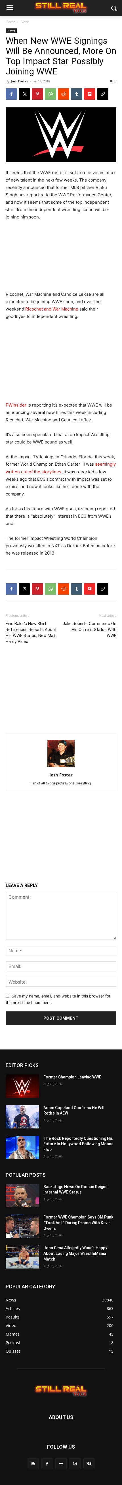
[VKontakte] (88, 1463)
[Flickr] (60, 1463)
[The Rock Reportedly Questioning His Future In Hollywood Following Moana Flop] (22, 1147)
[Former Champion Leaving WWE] (22, 1086)
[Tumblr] (76, 94)
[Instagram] (75, 1463)
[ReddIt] (63, 94)
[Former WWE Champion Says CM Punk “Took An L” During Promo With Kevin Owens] (22, 1226)
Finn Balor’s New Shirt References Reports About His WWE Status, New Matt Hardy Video (31, 632)
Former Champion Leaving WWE (72, 1077)
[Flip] (89, 94)
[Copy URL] (102, 94)
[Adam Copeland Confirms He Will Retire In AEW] (22, 1116)
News (25, 21)
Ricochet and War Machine (51, 309)
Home (10, 21)
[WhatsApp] (50, 94)
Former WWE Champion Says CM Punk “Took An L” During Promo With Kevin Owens (78, 1222)
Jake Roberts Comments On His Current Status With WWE (89, 629)
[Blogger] (33, 1463)
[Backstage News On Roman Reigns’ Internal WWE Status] (22, 1195)
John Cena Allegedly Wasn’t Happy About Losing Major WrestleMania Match (75, 1253)
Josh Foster (19, 81)
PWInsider (16, 405)
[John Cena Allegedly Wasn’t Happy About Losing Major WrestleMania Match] (22, 1257)
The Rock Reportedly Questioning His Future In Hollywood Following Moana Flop (78, 1144)
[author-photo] (61, 767)
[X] (24, 94)
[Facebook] (11, 94)
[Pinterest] (37, 94)
